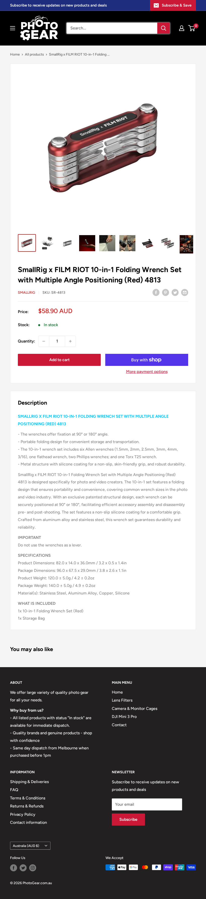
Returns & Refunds (26, 806)
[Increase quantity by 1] (70, 341)
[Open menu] (12, 28)
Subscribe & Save (176, 5)
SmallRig (26, 292)
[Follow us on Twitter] (23, 867)
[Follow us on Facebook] (13, 867)
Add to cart (59, 359)
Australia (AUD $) (26, 846)
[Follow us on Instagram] (32, 867)
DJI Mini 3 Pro (124, 716)
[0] (192, 28)
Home (15, 54)
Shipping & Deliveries (29, 781)
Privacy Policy (22, 814)
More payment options (147, 371)
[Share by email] (184, 292)
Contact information (28, 822)
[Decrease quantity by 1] (43, 341)
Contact (119, 724)
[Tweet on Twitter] (175, 292)
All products (34, 54)
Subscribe (128, 819)
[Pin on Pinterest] (165, 292)
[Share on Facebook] (156, 292)
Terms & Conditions (27, 798)
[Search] (163, 28)
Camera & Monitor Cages (134, 708)
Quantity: (26, 341)
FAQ (14, 789)
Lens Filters (122, 700)
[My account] (181, 28)
